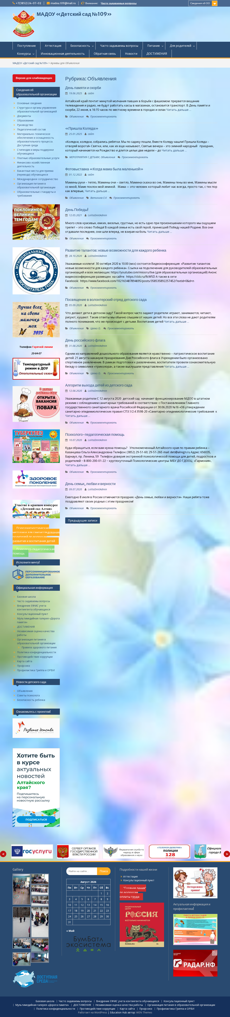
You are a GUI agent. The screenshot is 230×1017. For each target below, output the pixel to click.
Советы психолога (28, 695)
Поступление (26, 46)
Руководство (25, 125)
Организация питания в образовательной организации (181, 1005)
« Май (70, 930)
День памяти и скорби (83, 87)
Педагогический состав (31, 129)
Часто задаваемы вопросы (119, 46)
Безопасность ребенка (31, 700)
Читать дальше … (178, 110)
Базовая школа (26, 596)
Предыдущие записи (82, 520)
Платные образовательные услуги (38, 158)
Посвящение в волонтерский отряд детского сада (106, 299)
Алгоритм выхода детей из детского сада (98, 385)
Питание (153, 46)
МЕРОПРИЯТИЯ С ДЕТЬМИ (84, 157)
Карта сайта (24, 661)
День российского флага (85, 340)
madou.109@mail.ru (63, 3)
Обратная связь (105, 54)
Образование (25, 120)
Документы (24, 116)
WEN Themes (144, 1012)
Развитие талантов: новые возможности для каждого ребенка (115, 250)
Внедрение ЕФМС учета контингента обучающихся (127, 1001)
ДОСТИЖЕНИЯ (156, 54)
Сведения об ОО (200, 3)
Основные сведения (29, 103)
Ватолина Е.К (98, 197)
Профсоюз (23, 665)
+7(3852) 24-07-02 (28, 3)
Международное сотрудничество (37, 179)
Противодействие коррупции (35, 656)
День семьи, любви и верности (90, 483)
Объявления (76, 116)
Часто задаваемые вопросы (119, 3)
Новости (131, 54)
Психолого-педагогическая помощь (94, 434)
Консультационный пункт (32, 614)
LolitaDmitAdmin (97, 215)
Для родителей (180, 46)
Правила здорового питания (39, 647)
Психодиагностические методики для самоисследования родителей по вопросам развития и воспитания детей (36, 534)
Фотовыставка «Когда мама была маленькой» (104, 169)
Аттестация (53, 46)
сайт (91, 93)
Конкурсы (24, 54)
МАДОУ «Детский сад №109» (74, 14)
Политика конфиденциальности (36, 652)
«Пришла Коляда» (81, 128)
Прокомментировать (103, 116)
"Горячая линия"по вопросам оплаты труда (133, 892)
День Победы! (76, 209)
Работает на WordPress (92, 1012)
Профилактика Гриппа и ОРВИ (36, 670)
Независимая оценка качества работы (119, 1005)
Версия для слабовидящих (34, 77)
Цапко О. (95, 328)
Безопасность (80, 46)
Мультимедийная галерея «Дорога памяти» (42, 1005)
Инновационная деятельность (63, 54)
